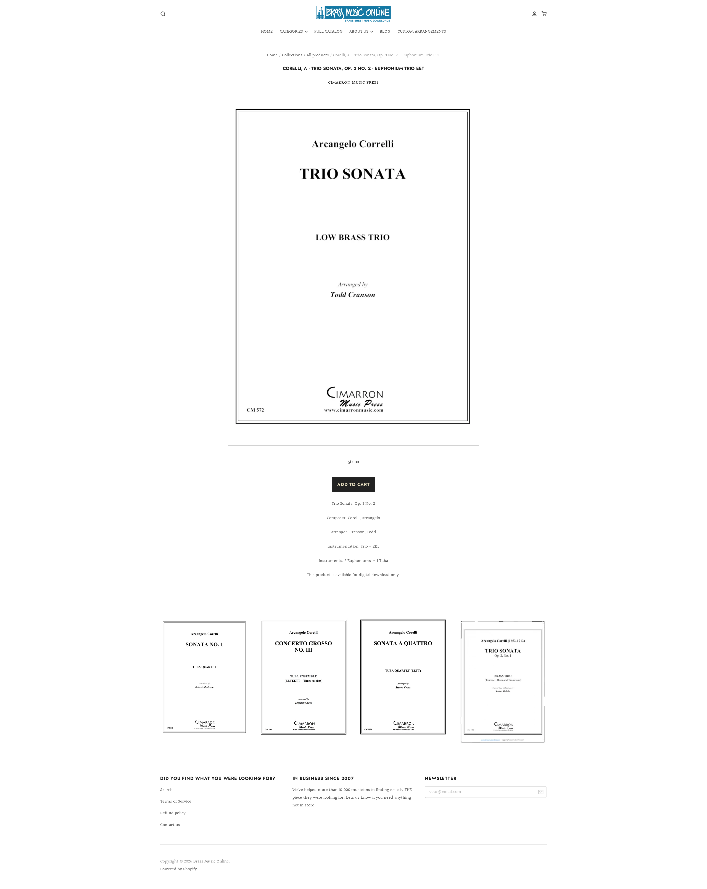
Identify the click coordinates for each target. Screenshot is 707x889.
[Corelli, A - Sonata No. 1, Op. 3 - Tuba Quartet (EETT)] (204, 677)
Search (166, 790)
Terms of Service (175, 801)
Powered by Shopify (178, 869)
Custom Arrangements (421, 31)
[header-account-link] (532, 14)
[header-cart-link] (542, 14)
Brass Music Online (211, 861)
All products (318, 55)
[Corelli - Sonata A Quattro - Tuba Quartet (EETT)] (403, 676)
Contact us (170, 825)
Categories (292, 31)
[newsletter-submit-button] (540, 793)
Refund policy (173, 813)
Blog (385, 31)
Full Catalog (328, 31)
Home (267, 31)
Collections (292, 55)
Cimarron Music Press (353, 82)
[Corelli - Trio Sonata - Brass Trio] (502, 681)
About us (359, 31)
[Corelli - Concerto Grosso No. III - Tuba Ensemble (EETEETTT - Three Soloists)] (303, 677)
